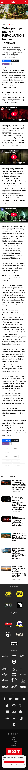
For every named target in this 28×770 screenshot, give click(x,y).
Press (14, 743)
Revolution (19, 465)
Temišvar (7, 452)
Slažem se (14, 762)
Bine (14, 737)
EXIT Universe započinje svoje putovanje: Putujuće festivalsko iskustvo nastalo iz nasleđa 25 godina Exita (19, 485)
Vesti (12, 24)
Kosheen (7, 461)
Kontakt (14, 745)
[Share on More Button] (10, 64)
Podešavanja (14, 765)
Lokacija (14, 741)
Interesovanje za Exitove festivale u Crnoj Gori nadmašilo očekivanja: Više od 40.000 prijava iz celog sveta (19, 553)
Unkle (16, 461)
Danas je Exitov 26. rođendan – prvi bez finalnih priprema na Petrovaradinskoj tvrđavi (19, 537)
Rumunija (7, 465)
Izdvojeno (5, 24)
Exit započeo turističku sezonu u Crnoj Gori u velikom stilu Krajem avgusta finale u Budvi (19, 521)
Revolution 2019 (10, 457)
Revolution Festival (12, 448)
